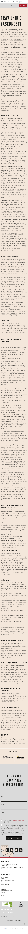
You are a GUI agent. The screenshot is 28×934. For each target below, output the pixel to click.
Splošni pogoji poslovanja (14, 920)
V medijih (3, 894)
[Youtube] (16, 850)
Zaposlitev (4, 892)
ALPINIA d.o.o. (4, 877)
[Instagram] (7, 850)
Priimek (3, 804)
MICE (2, 895)
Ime (2, 796)
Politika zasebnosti (7, 924)
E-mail (3, 813)
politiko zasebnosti (19, 820)
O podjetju (4, 889)
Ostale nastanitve (6, 891)
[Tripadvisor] (20, 850)
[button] (2, 2)
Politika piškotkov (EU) (21, 924)
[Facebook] (11, 850)
